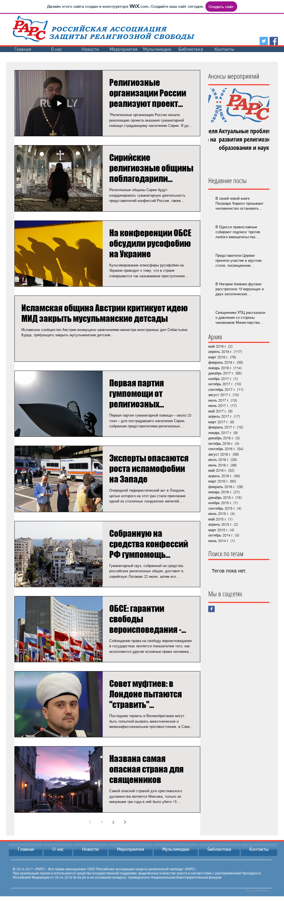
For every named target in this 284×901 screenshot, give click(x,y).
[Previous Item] (217, 105)
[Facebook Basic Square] (211, 609)
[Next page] (125, 822)
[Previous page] (90, 822)
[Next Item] (260, 105)
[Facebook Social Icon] (274, 41)
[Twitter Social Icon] (264, 41)
